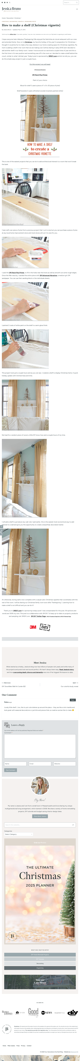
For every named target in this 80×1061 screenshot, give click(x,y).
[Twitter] (10, 2)
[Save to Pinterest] (1, 533)
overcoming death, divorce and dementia (28, 672)
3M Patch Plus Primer (40, 75)
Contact (29, 1045)
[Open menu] (77, 9)
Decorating (13, 21)
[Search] (73, 825)
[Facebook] (2, 2)
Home (4, 1045)
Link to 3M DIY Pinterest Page (64, 616)
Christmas (5, 21)
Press (18, 1045)
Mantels (21, 21)
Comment (8, 733)
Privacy (23, 1045)
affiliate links (13, 34)
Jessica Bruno (7, 29)
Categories (8, 831)
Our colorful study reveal (69, 684)
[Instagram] (5, 2)
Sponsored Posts (30, 21)
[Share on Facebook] (1, 526)
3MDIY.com (53, 56)
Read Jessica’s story (66, 669)
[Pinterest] (7, 2)
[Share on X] (1, 530)
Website (57, 764)
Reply (72, 700)
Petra (6, 702)
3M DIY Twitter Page (38, 616)
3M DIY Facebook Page (52, 616)
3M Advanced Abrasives (40, 69)
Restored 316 (74, 1052)
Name (7, 764)
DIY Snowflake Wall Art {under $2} (14, 684)
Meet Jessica (11, 1045)
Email (31, 764)
